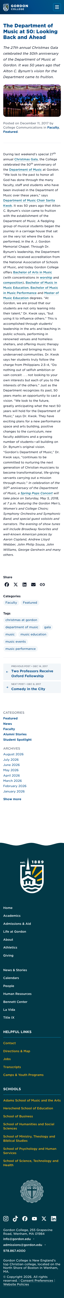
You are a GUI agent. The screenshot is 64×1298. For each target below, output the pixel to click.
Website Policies (16, 1284)
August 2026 (13, 754)
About (8, 939)
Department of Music (25, 169)
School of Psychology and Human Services (29, 1151)
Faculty (53, 127)
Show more (12, 799)
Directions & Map (16, 1051)
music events (15, 641)
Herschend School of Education (28, 1108)
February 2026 (15, 786)
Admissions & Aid (17, 924)
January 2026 (14, 791)
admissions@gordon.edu (22, 1245)
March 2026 (12, 781)
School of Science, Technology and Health (30, 1163)
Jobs (7, 1059)
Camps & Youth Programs (23, 1075)
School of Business (18, 1116)
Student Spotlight (17, 740)
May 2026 (11, 770)
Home (8, 908)
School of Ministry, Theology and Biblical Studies (29, 1139)
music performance (20, 649)
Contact (9, 1043)
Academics (12, 916)
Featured (10, 132)
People (8, 986)
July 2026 (11, 760)
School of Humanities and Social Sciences (28, 1126)
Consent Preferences (37, 1280)
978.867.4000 (14, 1251)
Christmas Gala (26, 159)
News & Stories (15, 970)
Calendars (11, 978)
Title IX (9, 1017)
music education (33, 634)
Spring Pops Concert (37, 493)
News (7, 724)
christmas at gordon (21, 620)
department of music (21, 627)
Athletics (10, 947)
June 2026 (11, 765)
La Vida (9, 1010)
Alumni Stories (15, 734)
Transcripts (12, 1067)
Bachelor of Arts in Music (32, 272)
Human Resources (17, 994)
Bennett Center (15, 1002)
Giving (8, 955)
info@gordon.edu (17, 1239)
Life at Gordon (14, 931)
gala (47, 627)
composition (13, 282)
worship (46, 277)
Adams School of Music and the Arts (32, 1100)
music (10, 634)
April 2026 (11, 775)
